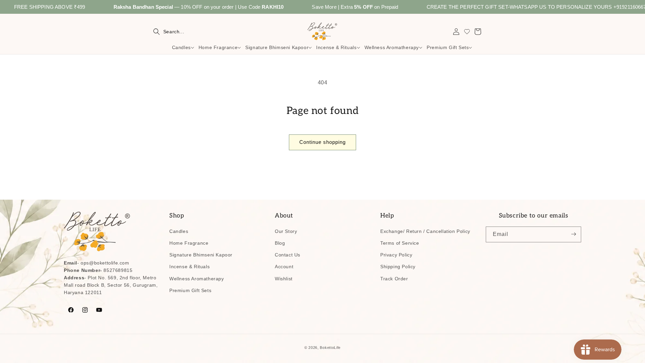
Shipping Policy (398, 266)
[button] (168, 31)
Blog (280, 242)
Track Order (394, 278)
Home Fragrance (188, 242)
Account (284, 266)
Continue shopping (322, 142)
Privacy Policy (396, 254)
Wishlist (284, 278)
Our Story (286, 231)
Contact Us (287, 254)
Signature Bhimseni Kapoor (200, 254)
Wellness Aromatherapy (196, 278)
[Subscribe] (573, 234)
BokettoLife (330, 348)
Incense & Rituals (189, 266)
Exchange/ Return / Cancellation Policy (425, 231)
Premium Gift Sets (190, 290)
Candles (178, 231)
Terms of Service (399, 242)
